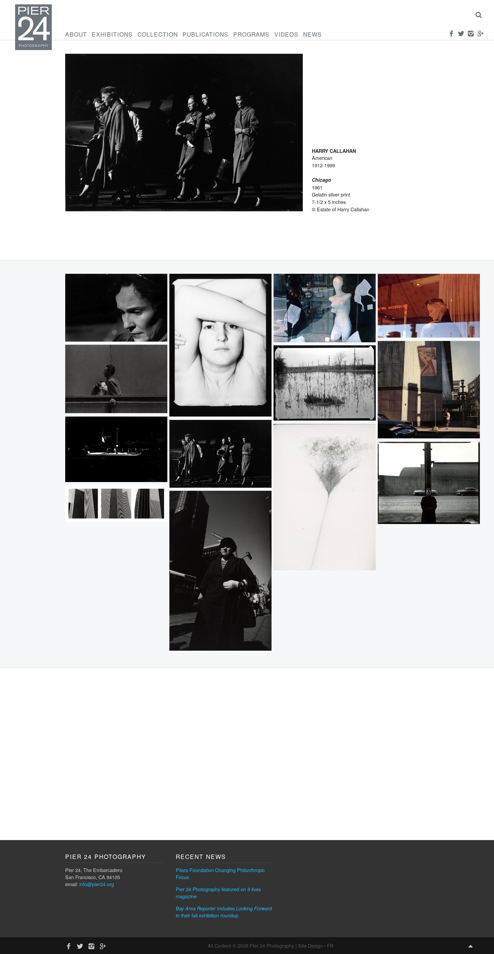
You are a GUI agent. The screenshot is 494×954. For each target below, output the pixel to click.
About (76, 34)
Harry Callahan (334, 150)
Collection (157, 34)
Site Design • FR (315, 945)
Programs (251, 34)
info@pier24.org (96, 883)
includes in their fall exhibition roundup (224, 912)
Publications (205, 34)
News (312, 34)
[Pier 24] (33, 48)
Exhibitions (112, 34)
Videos (286, 34)
